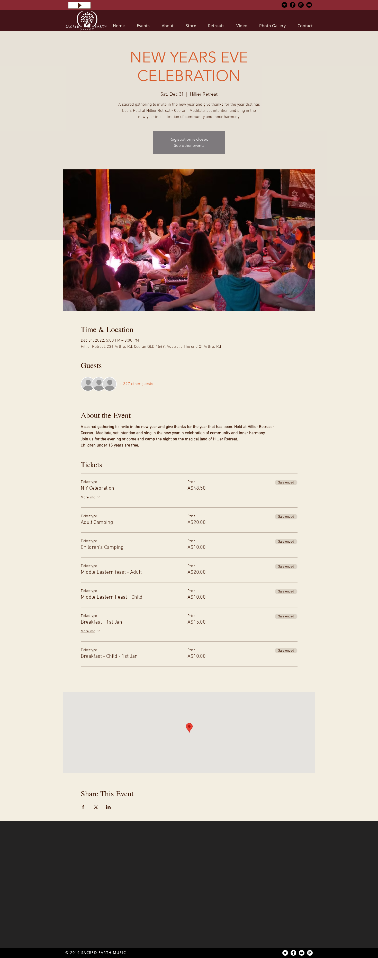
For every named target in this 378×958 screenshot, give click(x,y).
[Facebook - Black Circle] (292, 5)
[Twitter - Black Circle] (284, 5)
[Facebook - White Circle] (293, 953)
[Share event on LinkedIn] (108, 807)
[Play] (79, 5)
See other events (189, 145)
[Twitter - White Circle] (285, 953)
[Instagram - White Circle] (310, 953)
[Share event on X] (95, 807)
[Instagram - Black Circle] (301, 5)
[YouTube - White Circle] (301, 953)
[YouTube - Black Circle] (309, 5)
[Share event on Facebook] (83, 807)
